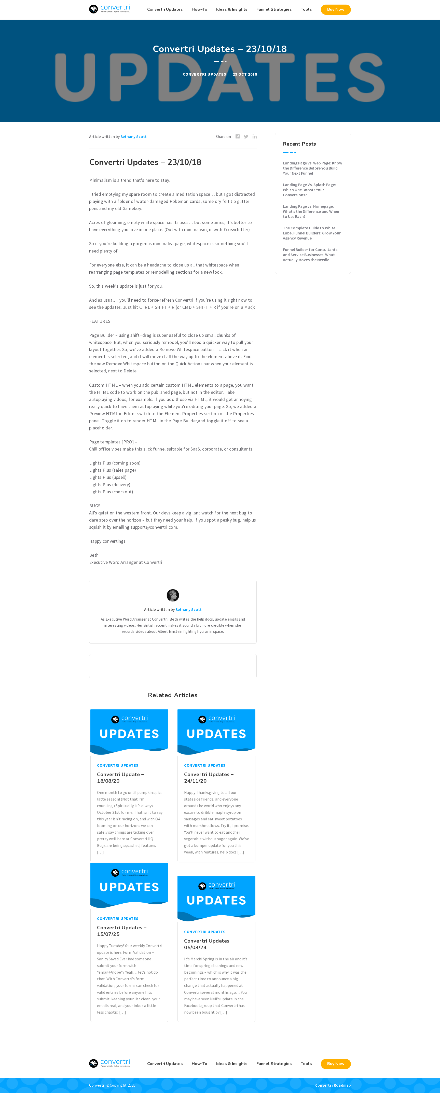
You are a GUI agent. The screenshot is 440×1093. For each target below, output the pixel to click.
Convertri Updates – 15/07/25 (122, 931)
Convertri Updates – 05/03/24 (209, 944)
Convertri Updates (165, 9)
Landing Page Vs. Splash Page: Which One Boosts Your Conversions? (309, 189)
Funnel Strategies (274, 9)
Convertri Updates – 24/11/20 (209, 777)
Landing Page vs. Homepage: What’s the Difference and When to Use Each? (311, 211)
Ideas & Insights (232, 9)
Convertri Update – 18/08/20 (120, 777)
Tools (306, 9)
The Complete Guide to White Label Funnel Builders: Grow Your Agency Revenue (312, 233)
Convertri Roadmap (333, 1085)
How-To (199, 9)
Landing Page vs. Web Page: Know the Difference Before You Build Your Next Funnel (312, 168)
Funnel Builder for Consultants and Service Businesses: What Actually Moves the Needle (310, 254)
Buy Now (336, 9)
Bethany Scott (133, 136)
